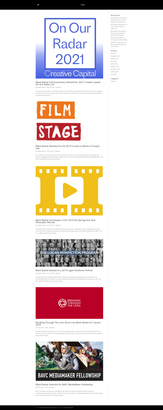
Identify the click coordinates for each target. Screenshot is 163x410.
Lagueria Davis (41, 87)
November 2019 (115, 56)
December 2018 (115, 69)
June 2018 (113, 74)
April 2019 (114, 61)
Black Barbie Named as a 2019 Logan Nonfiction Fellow (64, 270)
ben (38, 327)
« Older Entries (40, 402)
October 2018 (114, 72)
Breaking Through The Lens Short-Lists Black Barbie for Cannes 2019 (68, 323)
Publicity (58, 87)
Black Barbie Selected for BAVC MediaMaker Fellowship (64, 384)
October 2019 (114, 58)
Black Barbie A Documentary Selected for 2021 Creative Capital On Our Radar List (68, 83)
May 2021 (113, 53)
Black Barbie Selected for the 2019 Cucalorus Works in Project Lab (67, 147)
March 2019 (114, 64)
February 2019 (115, 66)
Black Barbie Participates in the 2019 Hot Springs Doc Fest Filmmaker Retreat (65, 221)
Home (83, 5)
